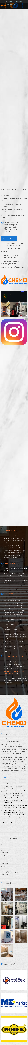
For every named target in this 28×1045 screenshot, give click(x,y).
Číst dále (4, 778)
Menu (25, 5)
